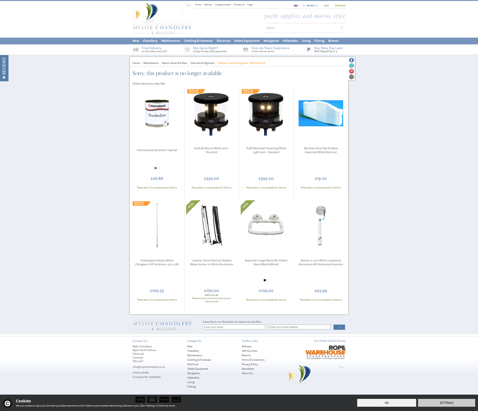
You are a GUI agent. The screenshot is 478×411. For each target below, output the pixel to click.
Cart (326, 5)
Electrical (192, 364)
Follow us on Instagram (351, 77)
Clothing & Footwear (199, 360)
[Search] (341, 27)
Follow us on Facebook (351, 60)
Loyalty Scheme (223, 4)
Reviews (4, 67)
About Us (247, 373)
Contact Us (239, 4)
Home (198, 4)
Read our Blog (351, 65)
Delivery (246, 346)
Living (190, 382)
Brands (333, 40)
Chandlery (193, 351)
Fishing (191, 386)
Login (250, 4)
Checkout (340, 5)
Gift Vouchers (249, 351)
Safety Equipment (197, 369)
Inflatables (193, 378)
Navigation (193, 373)
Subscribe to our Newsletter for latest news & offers (232, 322)
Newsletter (248, 369)
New (190, 346)
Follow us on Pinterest (351, 71)
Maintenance (194, 355)
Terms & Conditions (253, 360)
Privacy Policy (250, 364)
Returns (246, 355)
